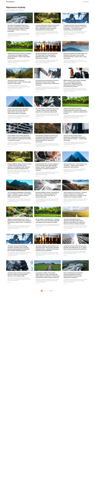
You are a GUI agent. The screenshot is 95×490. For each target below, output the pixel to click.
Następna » (51, 290)
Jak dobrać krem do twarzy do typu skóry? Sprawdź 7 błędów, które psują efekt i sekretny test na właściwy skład (19, 274)
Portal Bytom (10, 2)
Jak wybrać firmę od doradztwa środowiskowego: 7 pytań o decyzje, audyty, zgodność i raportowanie (19, 82)
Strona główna (86, 1)
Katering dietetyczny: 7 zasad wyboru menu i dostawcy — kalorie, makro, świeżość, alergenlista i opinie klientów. (75, 165)
